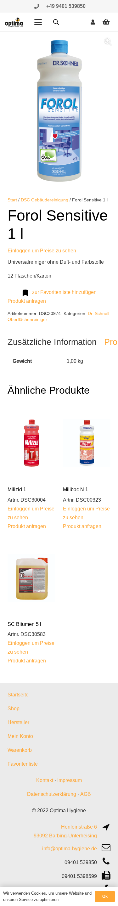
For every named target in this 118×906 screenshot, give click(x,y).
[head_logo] (14, 22)
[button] (38, 22)
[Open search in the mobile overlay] (56, 22)
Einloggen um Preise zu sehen (42, 250)
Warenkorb (20, 750)
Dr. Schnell (98, 313)
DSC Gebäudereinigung (44, 199)
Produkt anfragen (27, 301)
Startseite (18, 694)
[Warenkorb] (106, 22)
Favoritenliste (23, 764)
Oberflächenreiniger (27, 319)
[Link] (36, 6)
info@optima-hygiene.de (69, 848)
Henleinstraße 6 (79, 827)
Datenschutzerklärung (51, 794)
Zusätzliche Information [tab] (52, 342)
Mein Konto (20, 736)
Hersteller (18, 722)
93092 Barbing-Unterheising (65, 835)
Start (12, 199)
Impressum (69, 780)
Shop (14, 708)
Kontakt (44, 780)
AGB (85, 794)
